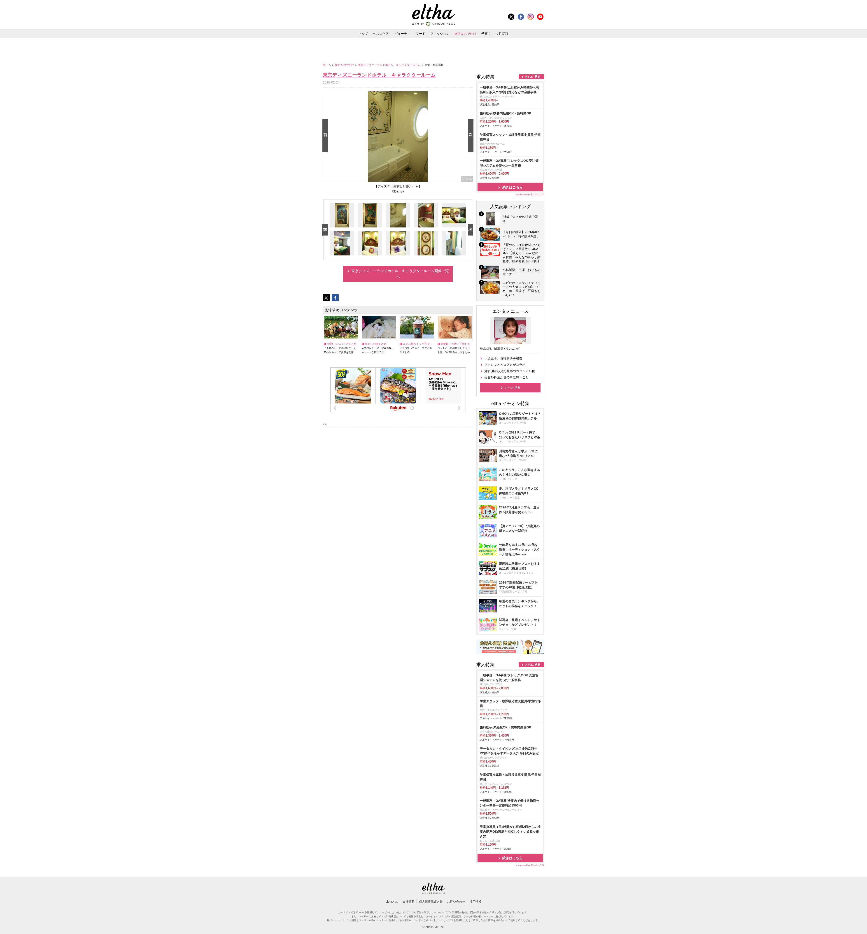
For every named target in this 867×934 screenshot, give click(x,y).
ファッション (439, 33)
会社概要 (408, 901)
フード (420, 33)
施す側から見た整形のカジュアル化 (509, 371)
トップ (363, 33)
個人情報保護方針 (431, 901)
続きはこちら (512, 187)
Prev (326, 136)
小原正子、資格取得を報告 (503, 358)
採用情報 (475, 901)
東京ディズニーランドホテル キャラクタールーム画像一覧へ (400, 274)
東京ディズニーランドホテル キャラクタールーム (389, 65)
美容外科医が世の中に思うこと (506, 377)
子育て (486, 33)
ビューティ (402, 33)
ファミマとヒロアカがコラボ (504, 364)
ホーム (327, 65)
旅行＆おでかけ (465, 33)
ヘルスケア (381, 33)
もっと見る (512, 387)
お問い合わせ (456, 901)
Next (471, 136)
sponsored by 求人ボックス (530, 194)
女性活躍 (502, 33)
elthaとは (392, 901)
